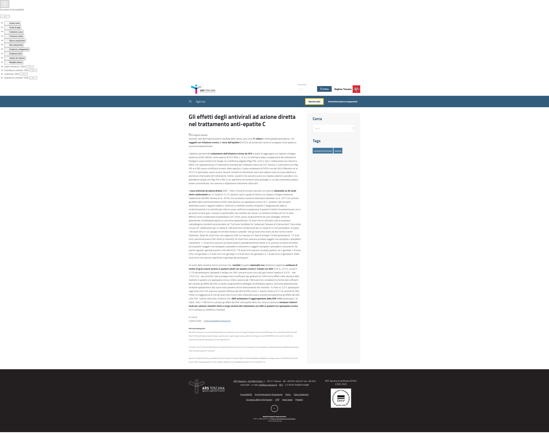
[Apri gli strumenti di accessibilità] (4, 4)
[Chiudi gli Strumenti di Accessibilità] (7, 16)
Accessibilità (246, 394)
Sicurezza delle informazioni (259, 399)
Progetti (299, 399)
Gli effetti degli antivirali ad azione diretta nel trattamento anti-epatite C (242, 120)
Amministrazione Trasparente (269, 394)
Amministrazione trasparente (342, 101)
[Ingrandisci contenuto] (32, 66)
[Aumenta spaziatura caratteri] (35, 77)
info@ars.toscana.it (268, 385)
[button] (190, 101)
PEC (281, 385)
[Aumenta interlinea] (26, 74)
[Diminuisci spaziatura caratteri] (31, 77)
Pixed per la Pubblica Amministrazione (283, 419)
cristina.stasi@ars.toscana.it (217, 320)
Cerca (326, 89)
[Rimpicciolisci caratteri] (31, 70)
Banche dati (314, 101)
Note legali (287, 399)
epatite (338, 150)
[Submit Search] (353, 128)
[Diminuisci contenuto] (27, 66)
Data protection (301, 394)
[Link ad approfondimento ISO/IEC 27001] (341, 398)
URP (277, 399)
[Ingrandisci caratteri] (35, 70)
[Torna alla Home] (203, 89)
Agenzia (200, 101)
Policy (288, 394)
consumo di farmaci (323, 150)
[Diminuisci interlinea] (21, 74)
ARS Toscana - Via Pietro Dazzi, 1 (249, 381)
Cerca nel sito (302, 84)
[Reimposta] (2, 16)
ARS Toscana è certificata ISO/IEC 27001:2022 (341, 382)
